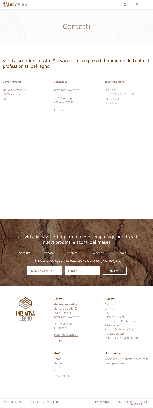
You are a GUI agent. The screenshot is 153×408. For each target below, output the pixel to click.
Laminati (110, 308)
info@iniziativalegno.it (66, 90)
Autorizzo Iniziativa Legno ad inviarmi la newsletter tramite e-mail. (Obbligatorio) (79, 261)
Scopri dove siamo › (66, 334)
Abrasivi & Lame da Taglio (120, 329)
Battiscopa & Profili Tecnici (121, 321)
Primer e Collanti (115, 317)
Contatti (58, 371)
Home (57, 359)
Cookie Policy (124, 401)
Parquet (109, 304)
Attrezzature (112, 325)
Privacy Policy (102, 261)
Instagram (60, 341)
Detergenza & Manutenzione (122, 338)
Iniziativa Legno (19, 5)
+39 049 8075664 (64, 102)
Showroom (60, 363)
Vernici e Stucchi (114, 333)
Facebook (60, 110)
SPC (107, 313)
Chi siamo (60, 367)
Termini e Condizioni (140, 403)
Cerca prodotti (125, 4)
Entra (137, 4)
